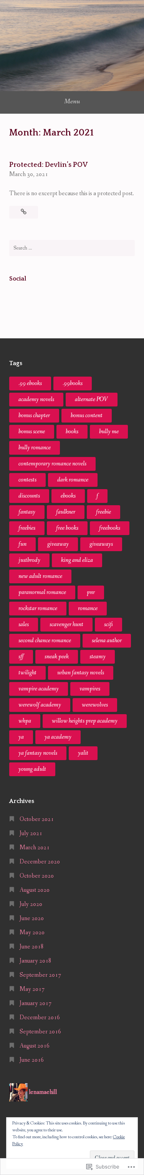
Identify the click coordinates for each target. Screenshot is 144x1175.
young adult (32, 769)
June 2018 (32, 947)
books (72, 432)
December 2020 (40, 862)
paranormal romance (42, 592)
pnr (91, 592)
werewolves (95, 705)
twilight (27, 673)
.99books (73, 383)
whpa (24, 721)
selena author (107, 640)
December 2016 (40, 1017)
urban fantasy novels (80, 673)
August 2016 (35, 1046)
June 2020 (32, 918)
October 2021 (37, 819)
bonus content (87, 415)
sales (23, 624)
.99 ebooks (30, 383)
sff (21, 657)
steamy (97, 657)
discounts (29, 496)
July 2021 (31, 833)
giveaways (101, 544)
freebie (103, 512)
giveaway (58, 544)
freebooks (109, 528)
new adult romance (40, 576)
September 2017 (40, 975)
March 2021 (35, 848)
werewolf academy (39, 705)
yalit (83, 753)
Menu (72, 101)
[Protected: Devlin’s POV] (23, 212)
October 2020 (37, 876)
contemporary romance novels (52, 464)
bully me (109, 432)
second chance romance (44, 640)
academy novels (36, 399)
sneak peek (57, 657)
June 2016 (32, 1060)
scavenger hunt (66, 624)
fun (22, 544)
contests (27, 480)
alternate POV (91, 399)
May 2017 (32, 989)
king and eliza (77, 560)
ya (21, 737)
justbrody (29, 560)
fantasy (26, 512)
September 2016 (40, 1032)
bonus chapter (34, 415)
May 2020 (32, 933)
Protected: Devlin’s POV (48, 165)
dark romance (72, 480)
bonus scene (31, 432)
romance (88, 608)
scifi (108, 624)
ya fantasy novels (37, 753)
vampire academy (38, 689)
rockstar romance (37, 608)
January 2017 (35, 1003)
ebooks (68, 496)
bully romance (34, 448)
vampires (89, 689)
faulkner (65, 512)
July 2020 (31, 904)
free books (67, 528)
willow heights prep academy (85, 721)
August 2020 (35, 890)
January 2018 (35, 961)
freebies (26, 528)
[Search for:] (72, 248)
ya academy (58, 737)
